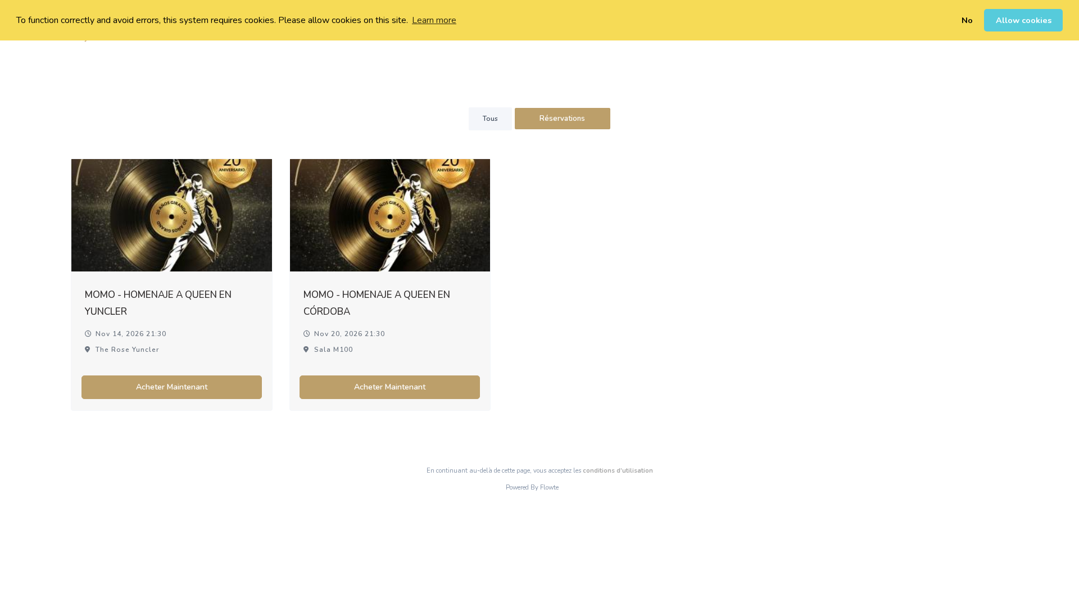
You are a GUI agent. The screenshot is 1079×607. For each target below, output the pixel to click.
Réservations (562, 119)
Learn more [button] (434, 20)
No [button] (967, 20)
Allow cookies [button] (1023, 20)
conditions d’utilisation (618, 470)
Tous (490, 118)
